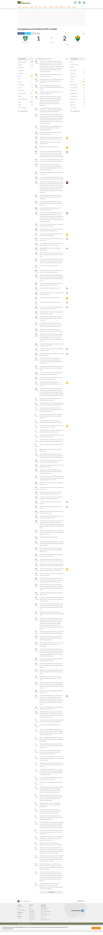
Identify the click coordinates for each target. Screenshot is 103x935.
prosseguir (96, 928)
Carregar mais (51, 892)
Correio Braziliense (21, 909)
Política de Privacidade (7, 928)
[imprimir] (83, 33)
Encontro (19, 918)
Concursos (31, 919)
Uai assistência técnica (45, 919)
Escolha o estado (79, 2)
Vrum (30, 908)
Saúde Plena (31, 916)
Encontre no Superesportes (75, 2)
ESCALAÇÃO (22, 58)
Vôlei (36, 7)
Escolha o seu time (84, 2)
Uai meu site (43, 913)
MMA (56, 7)
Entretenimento (32, 914)
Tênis (40, 7)
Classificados (32, 918)
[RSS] (83, 901)
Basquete (45, 7)
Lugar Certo (31, 909)
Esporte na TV (25, 7)
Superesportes (32, 913)
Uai (30, 906)
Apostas (31, 7)
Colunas (68, 7)
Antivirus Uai (43, 918)
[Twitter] (80, 901)
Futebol (19, 7)
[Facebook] (77, 901)
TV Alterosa (20, 914)
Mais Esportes (62, 7)
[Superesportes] (19, 901)
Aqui (18, 908)
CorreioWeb (31, 911)
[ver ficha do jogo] (67, 45)
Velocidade (51, 7)
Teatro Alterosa (44, 909)
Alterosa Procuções (45, 908)
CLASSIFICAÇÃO (23, 111)
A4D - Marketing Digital (46, 911)
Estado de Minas (21, 906)
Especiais (74, 7)
